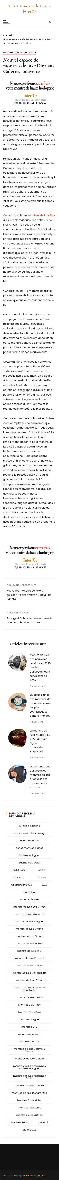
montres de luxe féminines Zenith (29, 1077)
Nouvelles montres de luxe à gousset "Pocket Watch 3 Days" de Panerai (29, 595)
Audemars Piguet (29, 855)
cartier (42, 870)
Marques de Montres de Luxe (19, 52)
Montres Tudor (20, 1122)
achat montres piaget (29, 848)
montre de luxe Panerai (29, 958)
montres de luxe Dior (41, 215)
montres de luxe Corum (29, 1058)
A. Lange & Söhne (29, 826)
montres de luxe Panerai (29, 1085)
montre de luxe (29, 899)
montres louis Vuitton (29, 1115)
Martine (40, 686)
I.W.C (45, 884)
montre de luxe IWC (29, 950)
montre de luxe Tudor (29, 980)
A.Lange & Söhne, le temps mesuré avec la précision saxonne (29, 620)
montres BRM (29, 1026)
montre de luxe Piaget (29, 965)
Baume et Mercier (29, 862)
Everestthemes (35, 1175)
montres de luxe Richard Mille (29, 1093)
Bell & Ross (19, 870)
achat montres (29, 840)
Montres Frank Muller (29, 1100)
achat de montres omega (29, 833)
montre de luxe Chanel (29, 928)
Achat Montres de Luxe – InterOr (29, 8)
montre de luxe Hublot (29, 943)
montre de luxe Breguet (29, 921)
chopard (18, 877)
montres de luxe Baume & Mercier (29, 1050)
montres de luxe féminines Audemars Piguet (29, 1067)
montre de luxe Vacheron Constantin (29, 989)
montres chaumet (29, 1034)
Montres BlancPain (29, 1012)
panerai (43, 1122)
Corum (42, 877)
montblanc (29, 892)
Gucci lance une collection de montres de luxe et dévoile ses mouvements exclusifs (40, 777)
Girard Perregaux (21, 884)
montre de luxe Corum (29, 936)
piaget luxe (29, 1129)
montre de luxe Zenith (29, 997)
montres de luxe (29, 1041)
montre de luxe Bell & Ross (29, 906)
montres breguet (29, 1019)
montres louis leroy (29, 1107)
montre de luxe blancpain (29, 914)
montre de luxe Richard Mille (29, 973)
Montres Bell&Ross (29, 1004)
